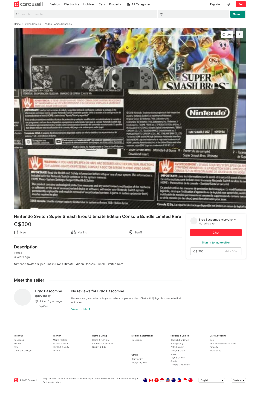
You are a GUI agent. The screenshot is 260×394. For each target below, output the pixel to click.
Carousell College (22, 350)
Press (73, 378)
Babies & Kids (99, 347)
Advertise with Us (109, 378)
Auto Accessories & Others (223, 343)
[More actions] (239, 34)
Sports (174, 361)
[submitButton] (237, 14)
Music (174, 354)
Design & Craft (178, 350)
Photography (177, 343)
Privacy (133, 378)
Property (214, 347)
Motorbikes (215, 350)
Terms (124, 378)
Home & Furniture (100, 340)
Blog (16, 347)
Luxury (56, 350)
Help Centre (49, 378)
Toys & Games (178, 357)
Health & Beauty (61, 347)
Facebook (19, 340)
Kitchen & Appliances (102, 343)
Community (137, 359)
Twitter (17, 343)
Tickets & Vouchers (180, 364)
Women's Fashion (61, 343)
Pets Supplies (177, 347)
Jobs (96, 378)
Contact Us (62, 378)
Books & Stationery (180, 340)
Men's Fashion (60, 340)
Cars (212, 340)
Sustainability (85, 378)
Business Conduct (52, 382)
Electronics (136, 340)
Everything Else (139, 362)
